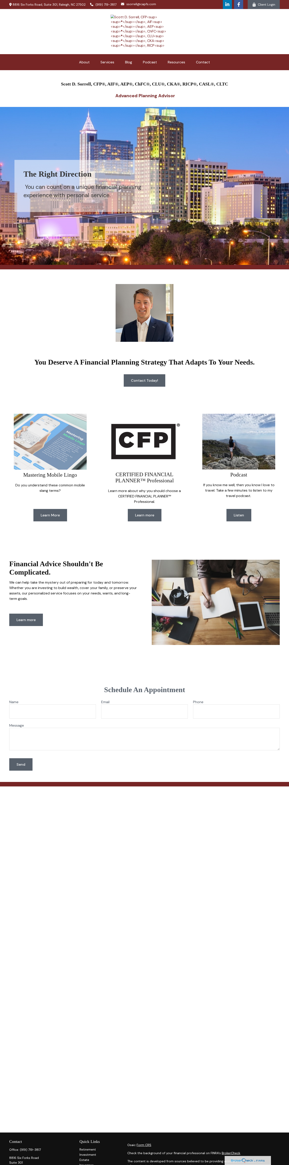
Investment (87, 1155)
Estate (84, 1160)
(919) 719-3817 (106, 4)
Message (16, 725)
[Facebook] (238, 4)
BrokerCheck (231, 1153)
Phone (198, 702)
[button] (84, 62)
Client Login (266, 4)
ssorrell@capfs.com (141, 4)
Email (105, 702)
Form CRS (144, 1145)
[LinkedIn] (227, 4)
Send (20, 764)
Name (14, 702)
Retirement (87, 1149)
